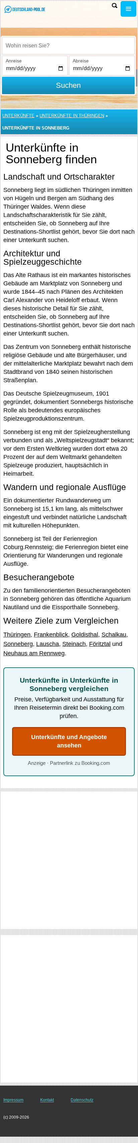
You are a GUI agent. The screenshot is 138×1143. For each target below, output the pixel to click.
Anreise (14, 60)
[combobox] (68, 46)
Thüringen (16, 634)
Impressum (13, 1100)
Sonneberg (18, 644)
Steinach (74, 644)
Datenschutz (82, 1100)
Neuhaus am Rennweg (34, 653)
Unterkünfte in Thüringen (72, 115)
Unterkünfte (18, 115)
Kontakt (47, 1100)
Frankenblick (51, 634)
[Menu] (128, 9)
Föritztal (100, 644)
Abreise (81, 60)
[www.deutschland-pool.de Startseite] (25, 9)
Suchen (68, 85)
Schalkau (113, 634)
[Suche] (114, 5)
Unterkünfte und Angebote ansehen (69, 741)
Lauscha (47, 644)
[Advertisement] (69, 860)
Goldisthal (84, 634)
